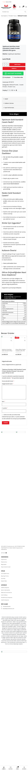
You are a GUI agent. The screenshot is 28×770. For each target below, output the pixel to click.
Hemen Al (14, 68)
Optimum (6, 119)
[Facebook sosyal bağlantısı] (8, 90)
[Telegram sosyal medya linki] (16, 90)
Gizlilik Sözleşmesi (5, 587)
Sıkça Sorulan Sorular (5, 567)
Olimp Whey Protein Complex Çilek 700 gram (21, 351)
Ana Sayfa (4, 16)
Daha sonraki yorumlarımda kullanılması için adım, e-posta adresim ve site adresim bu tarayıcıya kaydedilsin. (14, 417)
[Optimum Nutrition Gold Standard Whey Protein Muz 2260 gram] (7, 342)
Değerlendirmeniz (7, 384)
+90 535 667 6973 (6, 606)
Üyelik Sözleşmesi (5, 600)
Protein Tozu (12, 16)
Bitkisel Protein (22, 16)
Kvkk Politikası (4, 595)
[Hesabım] (19, 6)
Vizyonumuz (4, 559)
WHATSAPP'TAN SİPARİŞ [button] (14, 73)
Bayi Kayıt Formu (5, 576)
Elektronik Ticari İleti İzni (6, 592)
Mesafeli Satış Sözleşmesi (6, 597)
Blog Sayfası (3, 564)
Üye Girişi (3, 578)
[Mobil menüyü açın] (26, 6)
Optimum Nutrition (14, 54)
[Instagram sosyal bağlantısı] (4, 553)
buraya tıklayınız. (16, 288)
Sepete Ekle (17, 64)
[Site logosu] (6, 7)
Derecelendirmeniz (8, 381)
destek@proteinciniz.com (8, 608)
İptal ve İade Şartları (5, 590)
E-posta (5, 408)
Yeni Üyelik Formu (5, 573)
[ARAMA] (25, 11)
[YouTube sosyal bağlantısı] (6, 553)
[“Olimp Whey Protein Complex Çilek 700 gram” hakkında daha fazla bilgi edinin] (24, 338)
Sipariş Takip (4, 581)
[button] (11, 338)
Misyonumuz (4, 562)
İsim (3, 401)
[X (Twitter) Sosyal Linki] (10, 90)
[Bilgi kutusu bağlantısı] (14, 7)
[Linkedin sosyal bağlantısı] (14, 90)
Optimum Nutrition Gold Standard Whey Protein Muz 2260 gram (7, 351)
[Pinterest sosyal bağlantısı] (12, 90)
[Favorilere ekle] (11, 340)
